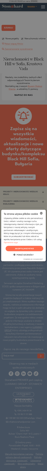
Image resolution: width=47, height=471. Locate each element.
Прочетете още (11, 242)
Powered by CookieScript (33, 259)
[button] (23, 254)
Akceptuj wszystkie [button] (24, 248)
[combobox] (41, 213)
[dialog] (23, 235)
